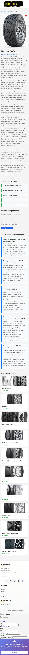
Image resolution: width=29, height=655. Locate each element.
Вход (1, 618)
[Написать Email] (10, 580)
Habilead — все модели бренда (9, 54)
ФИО (1, 630)
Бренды (3, 589)
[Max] (22, 580)
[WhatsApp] (14, 580)
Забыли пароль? (4, 626)
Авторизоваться (7, 228)
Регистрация (5, 618)
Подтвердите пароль (6, 637)
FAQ (2, 593)
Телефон (2, 633)
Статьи (3, 591)
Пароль (2, 625)
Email (1, 623)
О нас (2, 596)
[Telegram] (18, 580)
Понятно (14, 652)
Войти (1, 628)
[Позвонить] (6, 580)
